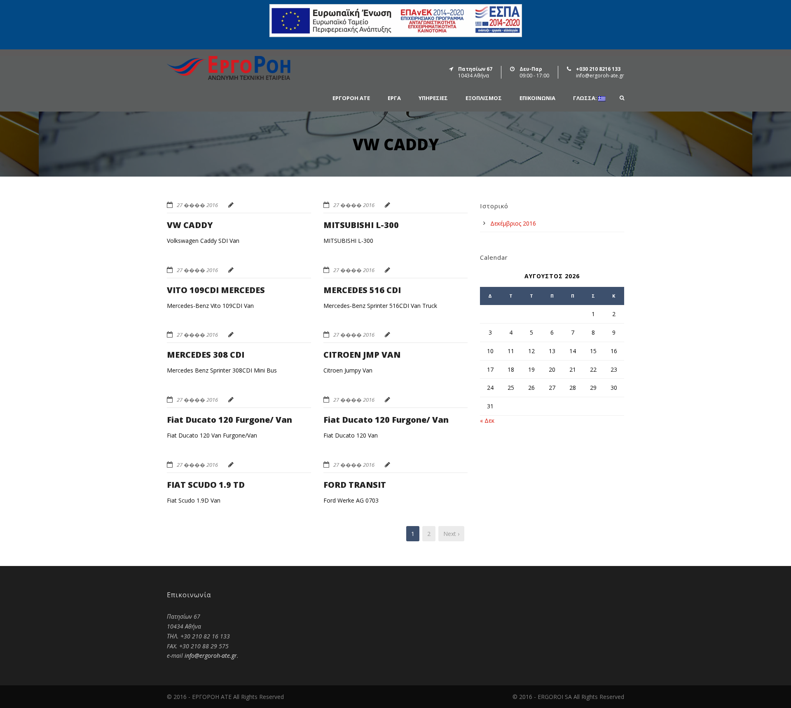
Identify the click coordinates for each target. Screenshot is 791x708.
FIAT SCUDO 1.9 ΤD (206, 484)
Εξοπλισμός (484, 98)
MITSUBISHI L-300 (361, 225)
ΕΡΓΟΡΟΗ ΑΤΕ (351, 98)
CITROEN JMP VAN (361, 354)
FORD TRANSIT (354, 484)
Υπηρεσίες (433, 98)
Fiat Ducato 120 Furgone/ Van (229, 419)
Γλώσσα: (585, 98)
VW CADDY (190, 225)
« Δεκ (487, 420)
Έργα (394, 98)
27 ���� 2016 (197, 205)
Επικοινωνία (537, 98)
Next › (451, 534)
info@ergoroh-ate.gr (211, 655)
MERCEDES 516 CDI (362, 290)
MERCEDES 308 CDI (205, 354)
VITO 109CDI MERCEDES (216, 290)
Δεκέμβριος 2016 (513, 223)
